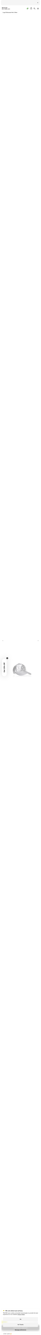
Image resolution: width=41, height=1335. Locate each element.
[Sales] (27, 8)
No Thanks (20, 1324)
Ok (20, 1319)
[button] (4, 667)
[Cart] (31, 8)
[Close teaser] (7, 658)
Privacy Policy (21, 1314)
